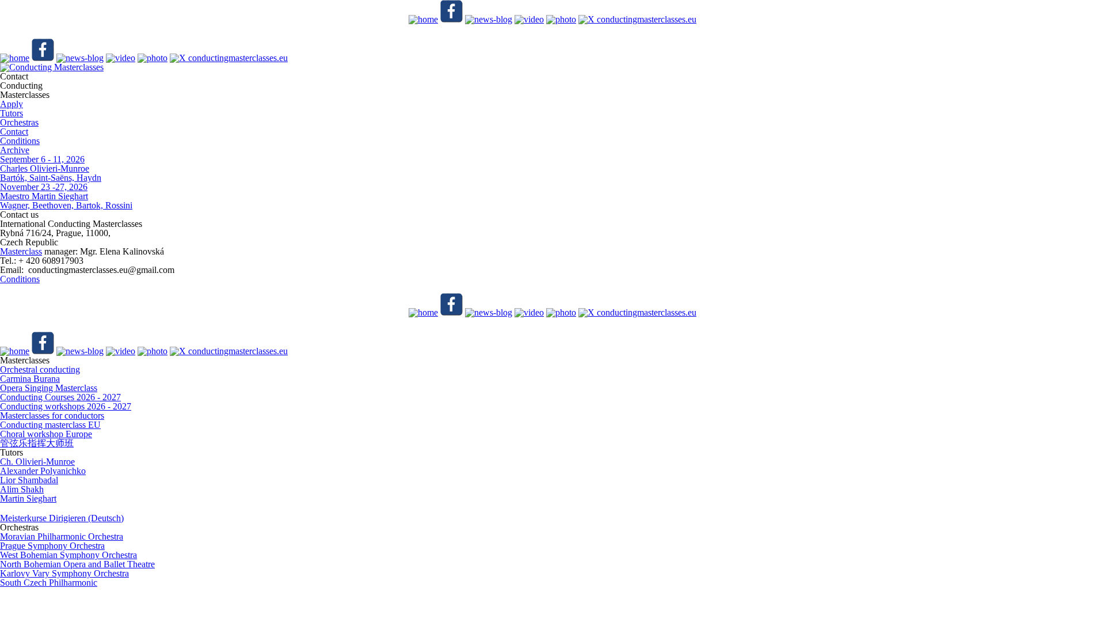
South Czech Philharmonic (48, 582)
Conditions (20, 141)
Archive (14, 150)
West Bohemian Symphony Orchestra (68, 555)
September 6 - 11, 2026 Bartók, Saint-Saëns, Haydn (50, 168)
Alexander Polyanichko (43, 471)
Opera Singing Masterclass (48, 388)
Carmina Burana (30, 379)
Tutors (11, 113)
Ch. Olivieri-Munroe (37, 461)
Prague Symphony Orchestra (52, 546)
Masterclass (21, 251)
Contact (14, 131)
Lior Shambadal (29, 480)
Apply (11, 104)
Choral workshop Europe (46, 434)
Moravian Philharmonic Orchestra (61, 536)
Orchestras (19, 122)
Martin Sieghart (28, 498)
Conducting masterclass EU (50, 425)
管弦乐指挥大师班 (37, 443)
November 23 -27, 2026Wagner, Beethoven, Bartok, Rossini (66, 196)
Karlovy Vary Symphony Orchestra (64, 573)
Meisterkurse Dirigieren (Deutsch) (62, 518)
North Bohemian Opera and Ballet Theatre (77, 564)
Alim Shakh (22, 489)
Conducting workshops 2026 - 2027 (65, 406)
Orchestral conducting (40, 369)
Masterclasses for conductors (52, 415)
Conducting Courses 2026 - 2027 (60, 397)
